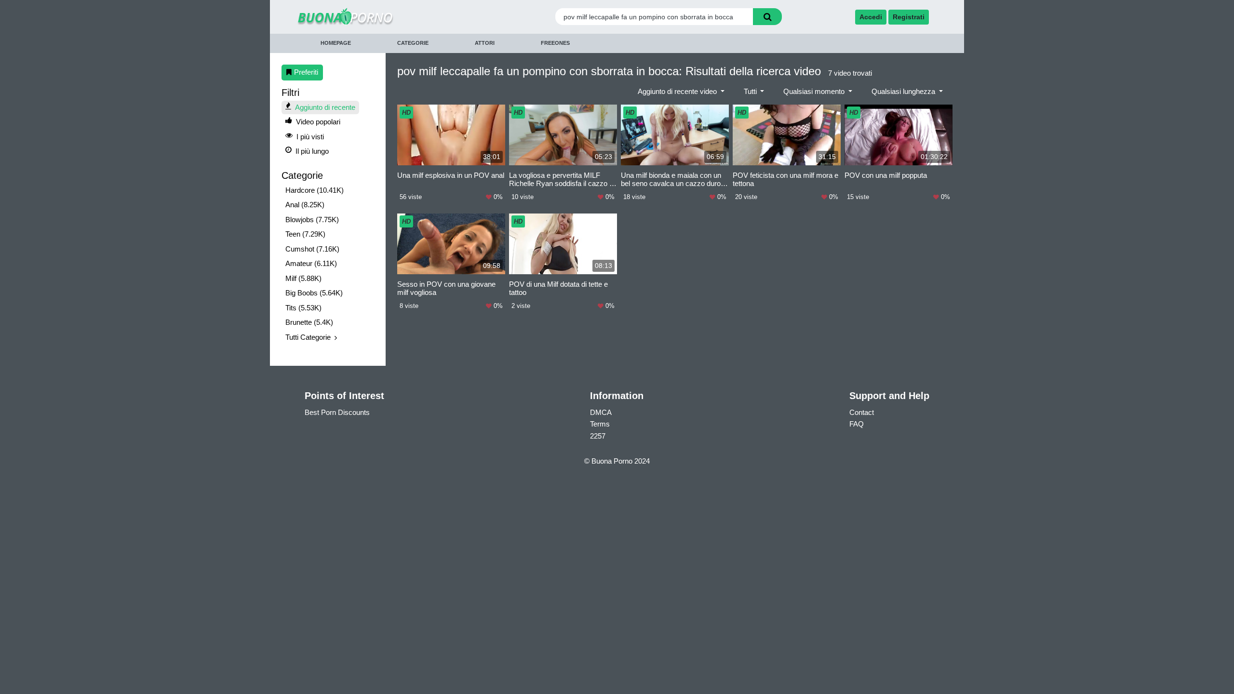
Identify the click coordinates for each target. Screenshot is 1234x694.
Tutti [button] (751, 91)
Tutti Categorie (308, 337)
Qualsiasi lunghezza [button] (904, 91)
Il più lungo (312, 151)
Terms (600, 424)
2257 (597, 436)
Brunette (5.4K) (309, 322)
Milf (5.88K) (303, 278)
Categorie (413, 43)
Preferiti (306, 72)
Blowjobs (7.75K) (312, 219)
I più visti (310, 137)
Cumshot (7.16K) (312, 249)
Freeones (555, 43)
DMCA (601, 412)
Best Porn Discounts (337, 412)
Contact (861, 412)
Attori (485, 43)
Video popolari (318, 122)
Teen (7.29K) (305, 234)
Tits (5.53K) (303, 308)
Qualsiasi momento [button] (814, 91)
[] (767, 16)
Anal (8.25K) (304, 204)
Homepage (336, 43)
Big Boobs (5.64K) (314, 293)
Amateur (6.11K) (311, 263)
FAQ (856, 424)
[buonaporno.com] (377, 16)
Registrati (909, 17)
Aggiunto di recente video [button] (678, 91)
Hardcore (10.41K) (314, 190)
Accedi (870, 17)
